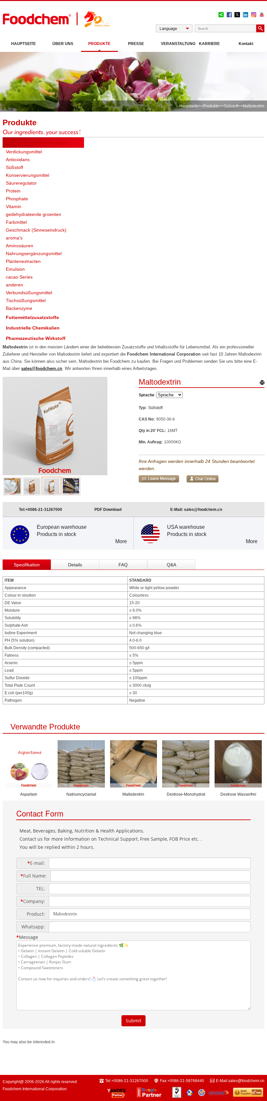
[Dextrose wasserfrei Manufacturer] (238, 785)
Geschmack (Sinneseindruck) (36, 230)
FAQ (123, 564)
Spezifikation (27, 564)
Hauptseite (23, 43)
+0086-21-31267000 (43, 509)
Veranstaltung (176, 43)
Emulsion (15, 269)
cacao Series (19, 277)
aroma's (14, 237)
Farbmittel (16, 222)
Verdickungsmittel (24, 151)
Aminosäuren (19, 245)
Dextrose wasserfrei (238, 794)
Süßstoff (231, 106)
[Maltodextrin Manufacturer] (133, 785)
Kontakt (246, 43)
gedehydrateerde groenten (33, 214)
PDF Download (107, 509)
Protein (13, 190)
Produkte (99, 43)
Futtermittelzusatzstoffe (32, 317)
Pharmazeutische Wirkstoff (35, 338)
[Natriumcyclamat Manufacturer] (81, 785)
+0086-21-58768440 (185, 1080)
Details (75, 564)
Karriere (209, 43)
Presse (136, 43)
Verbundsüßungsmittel (29, 292)
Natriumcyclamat (81, 794)
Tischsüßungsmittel (26, 300)
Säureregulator (21, 183)
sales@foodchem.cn (41, 368)
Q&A (171, 564)
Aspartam (28, 794)
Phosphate (17, 198)
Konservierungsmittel (27, 175)
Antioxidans (18, 159)
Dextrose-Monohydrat (186, 794)
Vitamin (13, 206)
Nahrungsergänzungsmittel (34, 253)
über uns (62, 43)
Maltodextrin (133, 794)
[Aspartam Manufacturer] (28, 785)
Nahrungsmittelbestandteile (37, 142)
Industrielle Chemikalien (33, 327)
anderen (14, 284)
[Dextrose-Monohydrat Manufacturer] (185, 785)
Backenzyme (19, 308)
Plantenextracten (23, 261)
